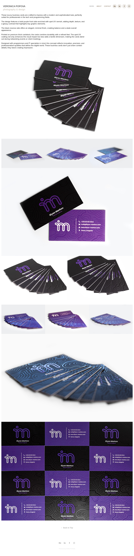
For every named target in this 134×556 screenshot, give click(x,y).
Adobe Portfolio (70, 549)
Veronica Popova (14, 6)
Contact (107, 6)
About (99, 6)
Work (91, 6)
